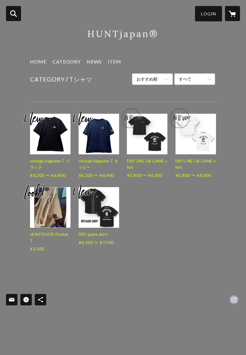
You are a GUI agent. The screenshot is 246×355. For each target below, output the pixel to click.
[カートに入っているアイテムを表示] (232, 13)
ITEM (114, 61)
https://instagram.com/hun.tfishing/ (234, 299)
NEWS (94, 61)
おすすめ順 (147, 79)
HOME (38, 61)
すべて (185, 79)
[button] (208, 13)
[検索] (13, 13)
